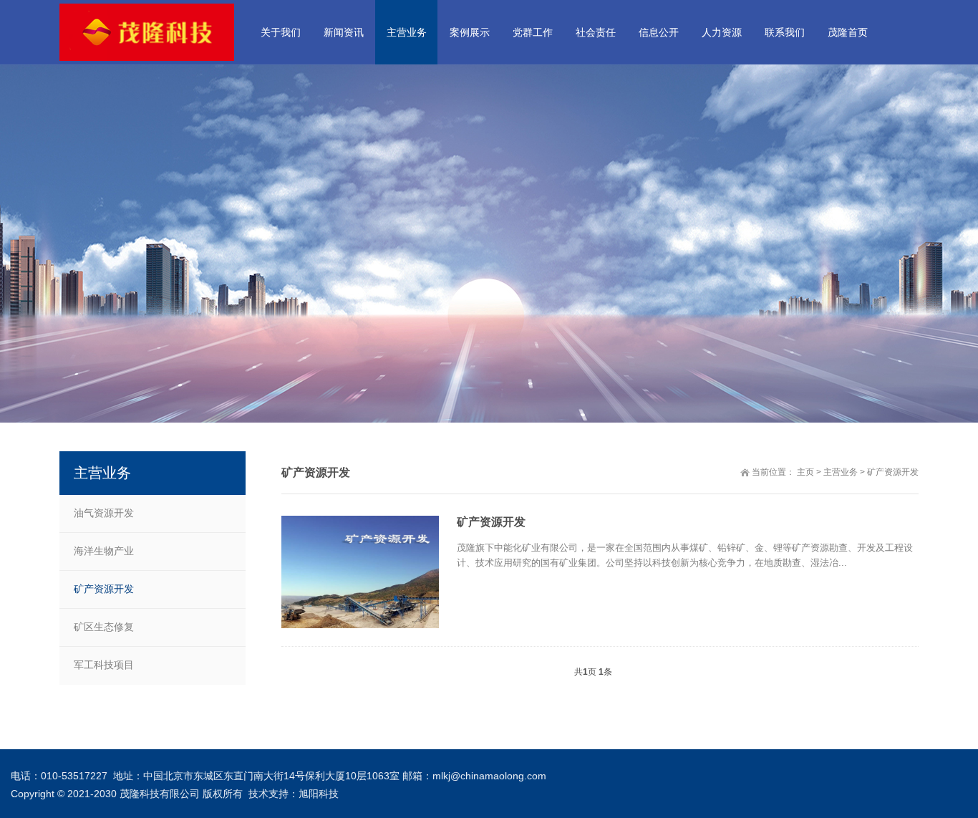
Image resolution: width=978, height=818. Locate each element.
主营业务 (840, 472)
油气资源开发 (104, 513)
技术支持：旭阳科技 (293, 793)
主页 (805, 472)
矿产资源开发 (893, 472)
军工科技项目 (104, 664)
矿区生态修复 (104, 626)
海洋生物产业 (104, 551)
